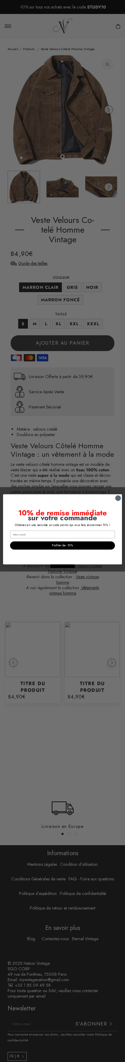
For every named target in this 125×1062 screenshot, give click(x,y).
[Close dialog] (118, 498)
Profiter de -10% (62, 545)
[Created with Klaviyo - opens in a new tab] (62, 566)
